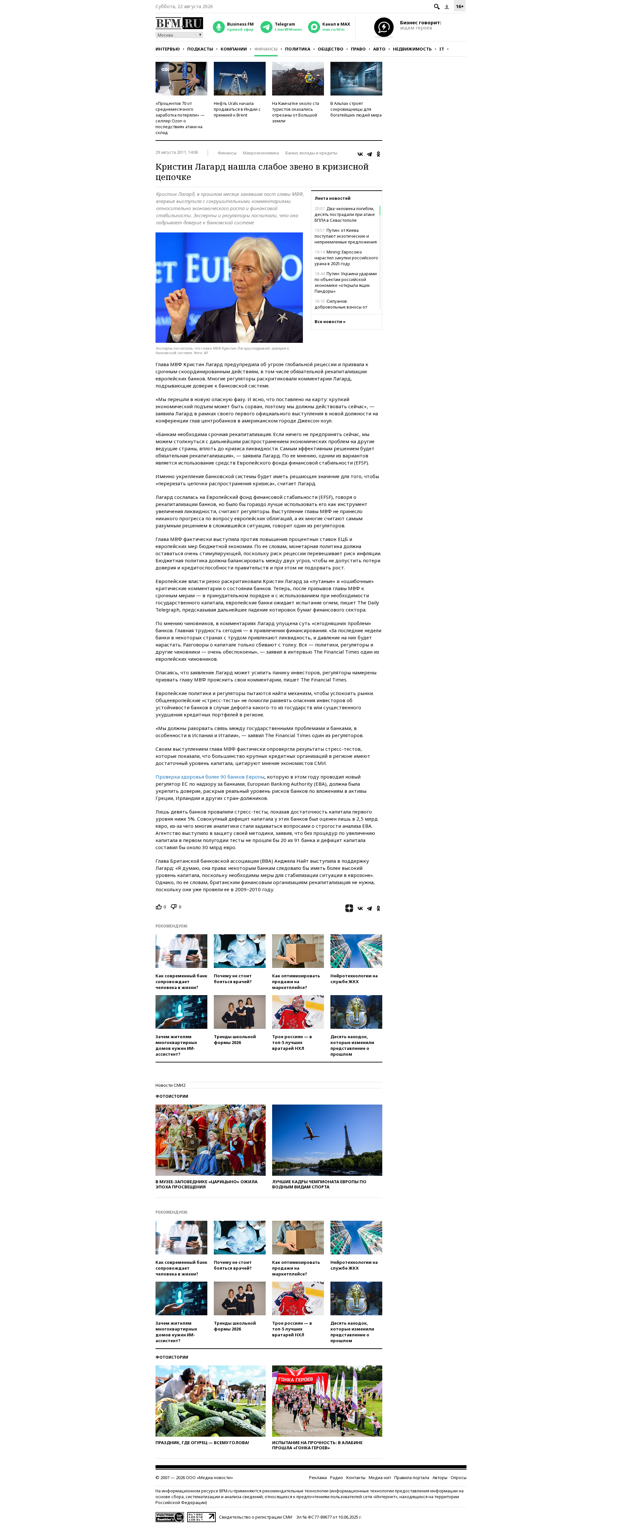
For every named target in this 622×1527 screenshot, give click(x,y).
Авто (379, 49)
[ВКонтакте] (360, 154)
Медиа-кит (380, 1477)
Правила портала (411, 1477)
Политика (297, 49)
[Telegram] (369, 154)
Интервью (168, 49)
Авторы (439, 1477)
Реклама (318, 1477)
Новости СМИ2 (170, 1085)
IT (441, 49)
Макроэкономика (261, 152)
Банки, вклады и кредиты (311, 152)
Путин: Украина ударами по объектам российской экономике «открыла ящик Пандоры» (346, 282)
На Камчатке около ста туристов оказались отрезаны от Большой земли (295, 112)
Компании (234, 49)
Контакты (355, 1477)
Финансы (266, 49)
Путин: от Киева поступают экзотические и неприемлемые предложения (346, 236)
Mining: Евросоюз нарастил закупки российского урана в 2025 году (346, 257)
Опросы (458, 1477)
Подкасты (200, 49)
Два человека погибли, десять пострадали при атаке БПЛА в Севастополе (345, 214)
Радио (336, 1477)
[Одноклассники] (378, 154)
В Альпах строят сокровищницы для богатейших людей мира (356, 109)
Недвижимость (412, 49)
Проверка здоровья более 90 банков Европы (210, 776)
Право (358, 49)
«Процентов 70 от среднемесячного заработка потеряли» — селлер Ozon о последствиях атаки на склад (180, 117)
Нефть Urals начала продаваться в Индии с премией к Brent (237, 109)
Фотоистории (172, 1096)
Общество (330, 49)
